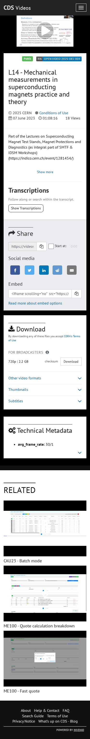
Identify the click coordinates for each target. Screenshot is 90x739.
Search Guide (33, 715)
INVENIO (79, 730)
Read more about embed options (35, 303)
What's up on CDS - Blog (58, 721)
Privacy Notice (23, 721)
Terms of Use (57, 715)
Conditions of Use (53, 112)
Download (71, 361)
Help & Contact (46, 710)
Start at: (60, 246)
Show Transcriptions (26, 208)
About (26, 710)
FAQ (66, 710)
